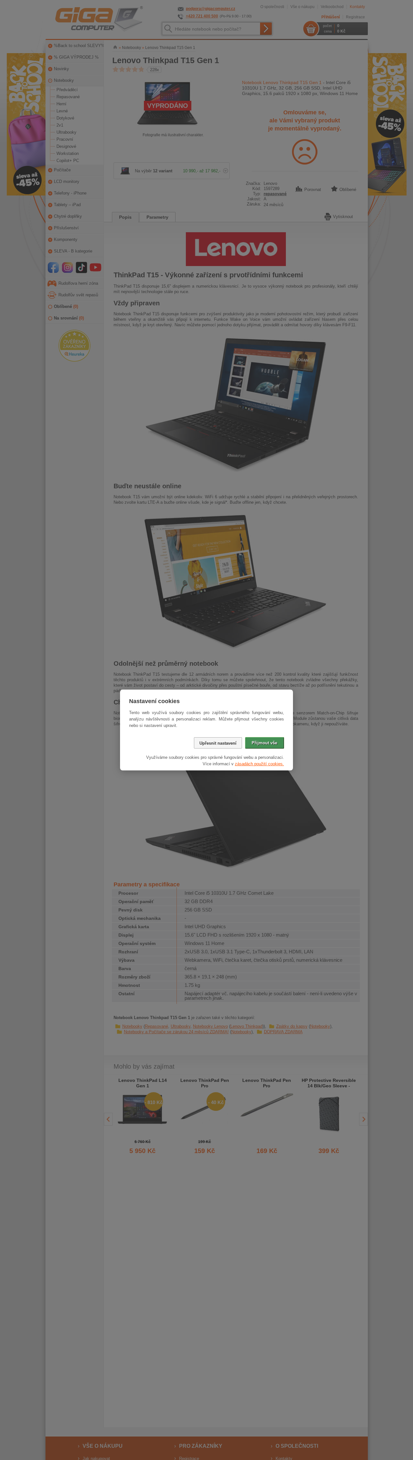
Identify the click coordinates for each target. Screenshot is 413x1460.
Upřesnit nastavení (218, 743)
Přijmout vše (264, 742)
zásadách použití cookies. (259, 763)
